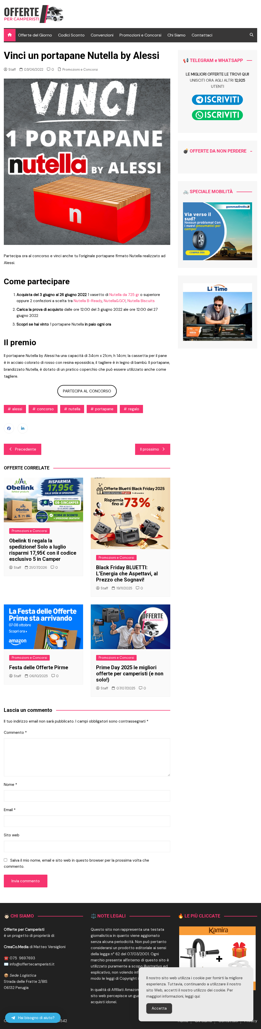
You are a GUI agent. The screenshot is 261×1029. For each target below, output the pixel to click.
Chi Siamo (176, 35)
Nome (10, 784)
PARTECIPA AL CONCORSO (87, 391)
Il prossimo (149, 449)
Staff (12, 69)
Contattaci (202, 35)
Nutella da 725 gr (124, 294)
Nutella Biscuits (141, 300)
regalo (133, 409)
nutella (74, 409)
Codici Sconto (71, 35)
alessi (17, 409)
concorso (45, 409)
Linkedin (23, 428)
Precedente (25, 449)
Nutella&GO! (115, 300)
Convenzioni (102, 35)
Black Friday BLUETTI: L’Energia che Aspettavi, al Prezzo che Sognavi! (127, 573)
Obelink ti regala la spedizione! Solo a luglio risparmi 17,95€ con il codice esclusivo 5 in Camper (42, 550)
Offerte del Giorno (35, 35)
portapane (104, 409)
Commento (15, 732)
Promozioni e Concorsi (140, 35)
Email (10, 809)
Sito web (11, 835)
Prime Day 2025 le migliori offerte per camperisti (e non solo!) (129, 673)
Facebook (9, 428)
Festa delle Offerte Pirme (38, 667)
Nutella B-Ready (88, 300)
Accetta (159, 1008)
